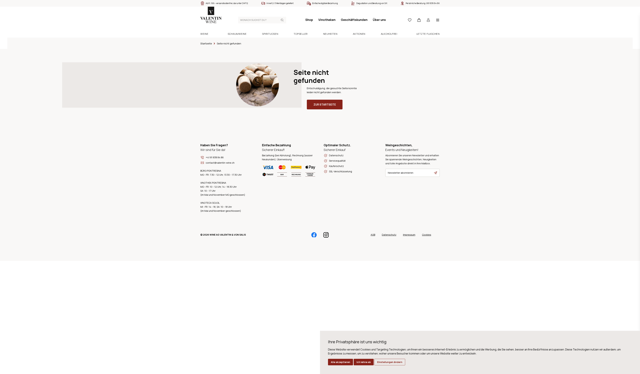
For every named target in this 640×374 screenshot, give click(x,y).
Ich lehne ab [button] (363, 362)
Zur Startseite (325, 104)
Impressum (409, 234)
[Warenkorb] (419, 20)
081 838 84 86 (433, 3)
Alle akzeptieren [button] (340, 362)
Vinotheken (327, 20)
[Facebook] (314, 235)
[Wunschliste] (409, 20)
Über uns (379, 20)
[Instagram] (326, 235)
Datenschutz (389, 234)
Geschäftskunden (354, 20)
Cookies (426, 234)
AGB (373, 234)
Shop (309, 20)
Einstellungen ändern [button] (389, 362)
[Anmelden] (428, 20)
